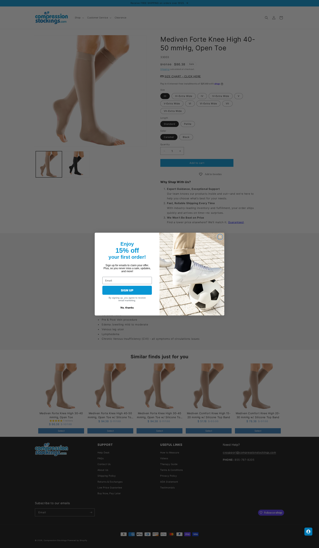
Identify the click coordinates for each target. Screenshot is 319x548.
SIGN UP (127, 290)
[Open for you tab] (308, 532)
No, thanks (127, 308)
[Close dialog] (220, 237)
